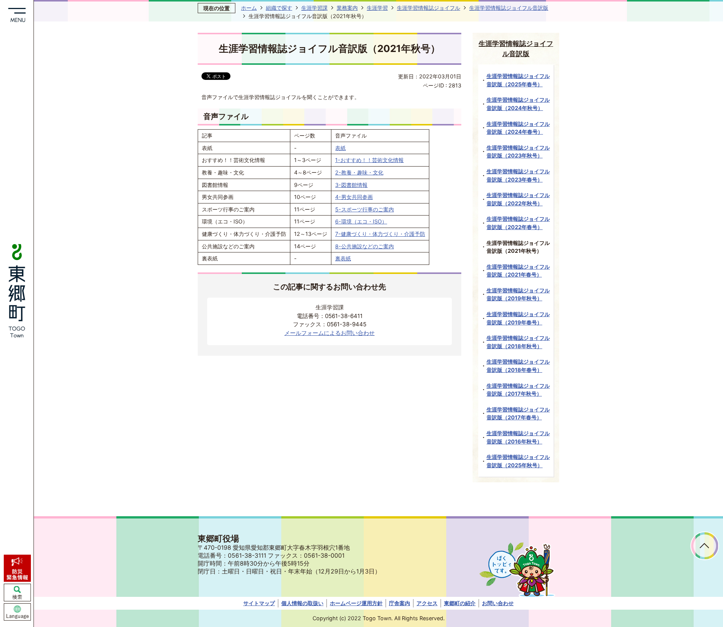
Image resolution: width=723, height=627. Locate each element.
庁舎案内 (399, 603)
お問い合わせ (498, 603)
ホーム (249, 8)
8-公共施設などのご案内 (364, 246)
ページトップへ (704, 545)
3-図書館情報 (351, 185)
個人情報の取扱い (302, 603)
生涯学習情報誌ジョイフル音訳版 (508, 8)
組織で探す (279, 8)
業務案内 (347, 8)
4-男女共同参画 (354, 197)
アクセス (427, 603)
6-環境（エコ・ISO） (361, 221)
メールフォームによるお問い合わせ (329, 332)
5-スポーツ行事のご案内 (364, 209)
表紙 (340, 148)
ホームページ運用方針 (356, 603)
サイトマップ (259, 603)
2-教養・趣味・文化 (359, 172)
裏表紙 (343, 258)
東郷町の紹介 (460, 603)
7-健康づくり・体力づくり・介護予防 (380, 234)
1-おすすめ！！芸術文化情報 (369, 160)
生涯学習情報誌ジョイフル (428, 8)
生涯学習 (377, 8)
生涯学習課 (314, 8)
